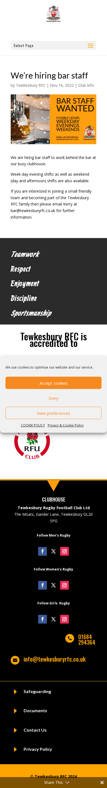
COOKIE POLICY (33, 425)
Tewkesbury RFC (31, 85)
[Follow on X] (53, 551)
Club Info (86, 85)
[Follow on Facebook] (42, 551)
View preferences (53, 413)
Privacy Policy (38, 749)
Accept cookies (54, 383)
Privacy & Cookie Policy (66, 425)
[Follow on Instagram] (64, 551)
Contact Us (35, 729)
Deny (53, 398)
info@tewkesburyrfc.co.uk (55, 658)
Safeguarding (37, 691)
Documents (35, 710)
